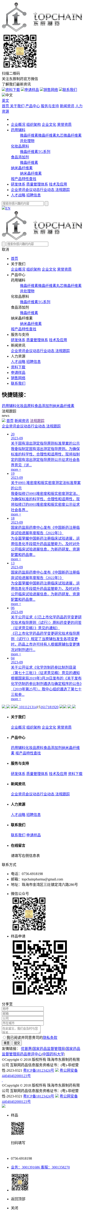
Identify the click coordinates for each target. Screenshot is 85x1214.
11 (24, 707)
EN (7, 208)
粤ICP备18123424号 (38, 1070)
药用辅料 (18, 130)
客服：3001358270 (55, 1167)
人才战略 (18, 195)
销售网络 (51, 90)
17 (46, 707)
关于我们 (17, 106)
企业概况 (18, 124)
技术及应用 (58, 184)
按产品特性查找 (23, 179)
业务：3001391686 (25, 1167)
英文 (5, 101)
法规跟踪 (62, 190)
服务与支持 (50, 106)
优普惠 (26, 1049)
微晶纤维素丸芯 (50, 135)
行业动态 (47, 190)
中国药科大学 (53, 1054)
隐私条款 (50, 1038)
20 (56, 707)
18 (49, 707)
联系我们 (70, 90)
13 (31, 707)
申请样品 (31, 90)
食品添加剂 (20, 157)
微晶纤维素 (29, 135)
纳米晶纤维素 (22, 168)
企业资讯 (18, 190)
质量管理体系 (37, 184)
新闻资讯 (67, 106)
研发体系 (18, 184)
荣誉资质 (64, 124)
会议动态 (32, 190)
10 (21, 707)
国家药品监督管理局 (48, 1049)
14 (35, 707)
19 (53, 707)
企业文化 (49, 124)
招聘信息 (33, 195)
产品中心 (32, 106)
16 (42, 707)
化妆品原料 (20, 146)
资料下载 (12, 90)
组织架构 (33, 124)
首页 (6, 106)
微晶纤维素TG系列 (35, 152)
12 (27, 707)
